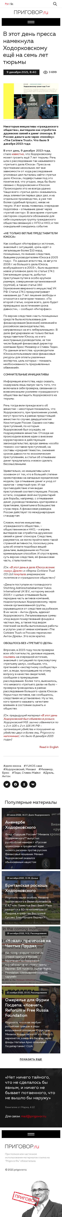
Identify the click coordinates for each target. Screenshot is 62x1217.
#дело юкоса (12, 766)
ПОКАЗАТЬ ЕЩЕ (31, 1059)
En (12, 4)
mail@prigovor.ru (33, 1116)
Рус (7, 4)
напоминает (11, 736)
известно (18, 154)
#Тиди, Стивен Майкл (26, 773)
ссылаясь (9, 657)
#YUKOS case (33, 766)
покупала (19, 574)
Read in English (49, 747)
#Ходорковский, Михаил (19, 769)
